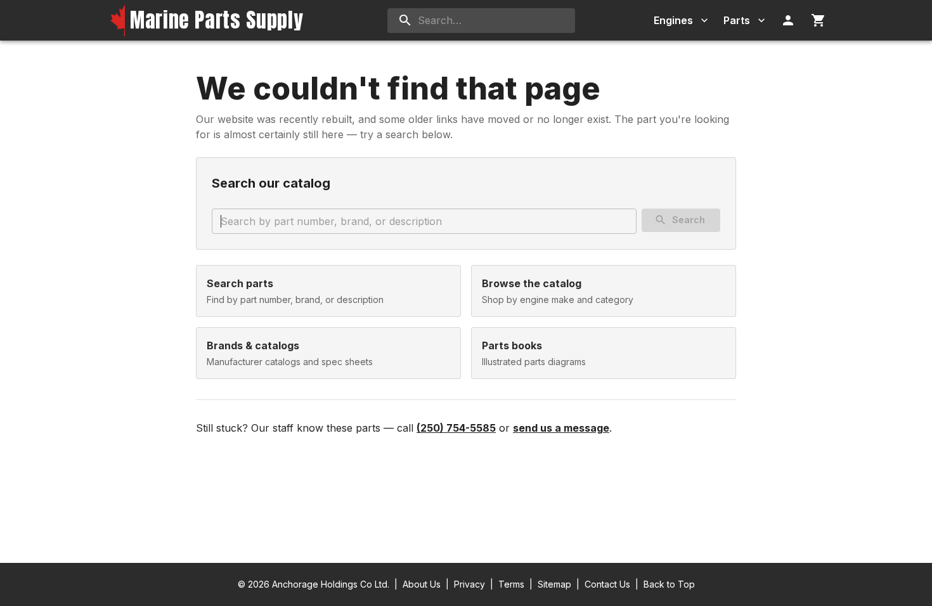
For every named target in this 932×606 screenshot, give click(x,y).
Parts (736, 20)
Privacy (469, 584)
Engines (673, 20)
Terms (511, 584)
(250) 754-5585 (456, 428)
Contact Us (607, 584)
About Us (422, 584)
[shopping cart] (818, 20)
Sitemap (554, 584)
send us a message (561, 428)
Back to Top (669, 584)
